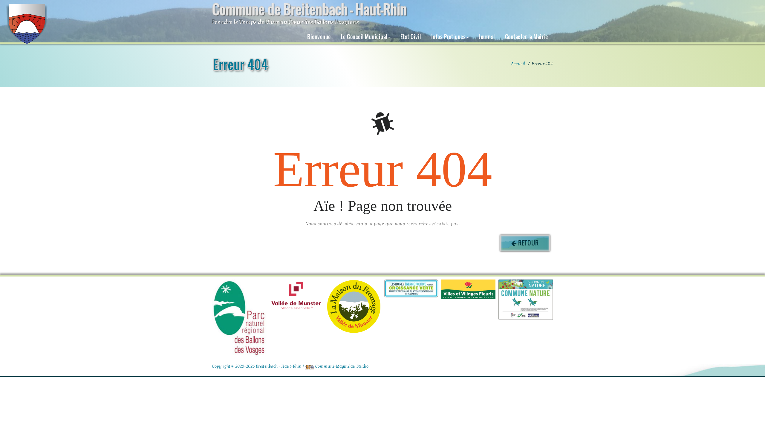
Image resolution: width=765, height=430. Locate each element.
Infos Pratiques (448, 37)
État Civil (410, 37)
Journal (487, 37)
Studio (362, 366)
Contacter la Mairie (526, 37)
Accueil (518, 63)
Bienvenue (319, 37)
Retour (528, 242)
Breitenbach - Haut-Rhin (279, 366)
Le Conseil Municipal (364, 37)
